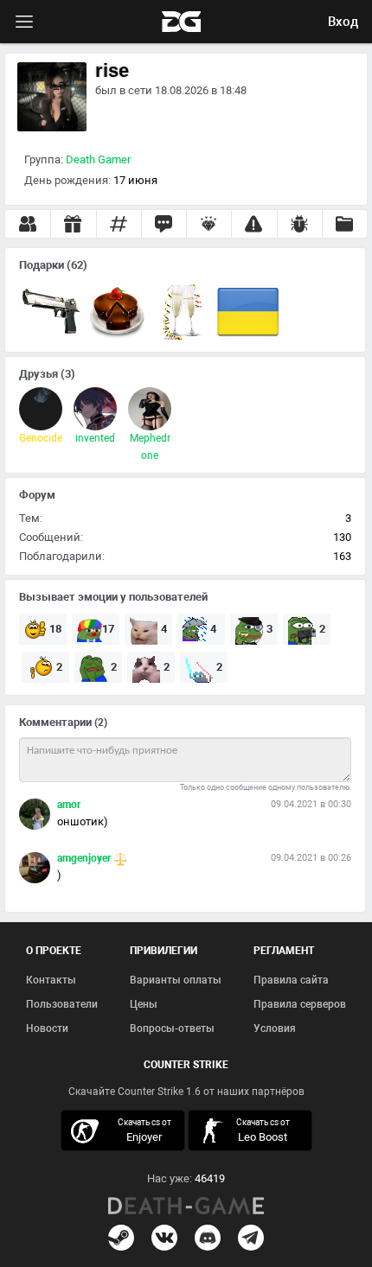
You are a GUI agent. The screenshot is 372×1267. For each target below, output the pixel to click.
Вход (343, 21)
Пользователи (62, 1004)
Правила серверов (299, 1004)
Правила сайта (291, 980)
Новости (47, 1028)
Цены (143, 1004)
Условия (274, 1028)
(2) (100, 722)
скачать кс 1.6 (252, 1130)
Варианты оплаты (175, 980)
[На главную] (186, 1205)
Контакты (51, 980)
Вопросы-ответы (172, 1028)
